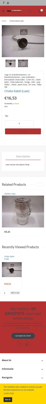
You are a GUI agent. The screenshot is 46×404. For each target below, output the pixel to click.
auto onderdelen (28, 77)
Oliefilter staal (9, 194)
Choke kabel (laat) (9, 257)
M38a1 (7, 84)
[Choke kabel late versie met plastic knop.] (11, 63)
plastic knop (22, 84)
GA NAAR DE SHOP (23, 336)
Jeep (38, 82)
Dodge (27, 82)
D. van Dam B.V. (10, 261)
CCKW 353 (30, 79)
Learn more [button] (9, 393)
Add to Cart (23, 131)
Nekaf (13, 84)
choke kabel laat (16, 82)
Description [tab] (23, 156)
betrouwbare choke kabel (14, 79)
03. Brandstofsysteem (18, 74)
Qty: (6, 116)
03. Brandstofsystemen (17, 75)
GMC (33, 82)
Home (4, 21)
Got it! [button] (7, 400)
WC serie (32, 84)
